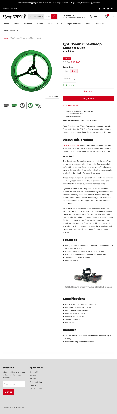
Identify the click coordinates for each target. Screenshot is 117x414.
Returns (33, 375)
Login (95, 16)
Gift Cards (34, 385)
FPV (88, 23)
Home (5, 38)
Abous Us (6, 8)
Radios (17, 23)
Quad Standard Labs (71, 145)
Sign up (8, 391)
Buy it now (88, 98)
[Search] (54, 16)
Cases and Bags (10, 30)
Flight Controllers (74, 23)
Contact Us (34, 372)
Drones (6, 23)
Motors (40, 23)
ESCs (59, 23)
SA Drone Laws (36, 389)
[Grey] (66, 73)
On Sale (14, 8)
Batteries (28, 23)
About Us (33, 379)
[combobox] (47, 16)
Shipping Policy (36, 382)
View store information (73, 117)
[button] (68, 51)
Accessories (99, 23)
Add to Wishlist (72, 105)
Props (50, 23)
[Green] (74, 73)
